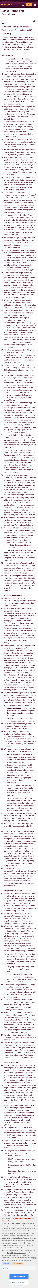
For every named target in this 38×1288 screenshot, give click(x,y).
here (27, 27)
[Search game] (23, 5)
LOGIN (29, 5)
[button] (35, 4)
